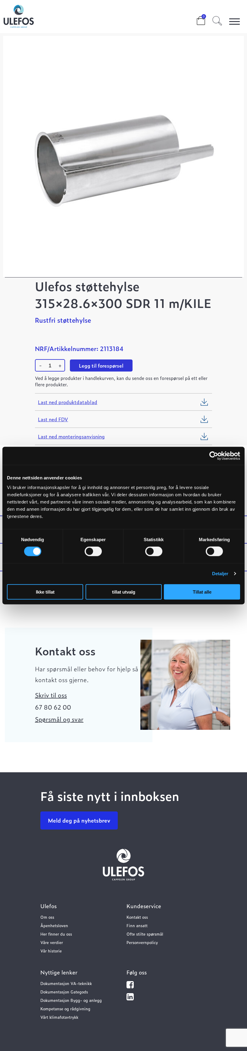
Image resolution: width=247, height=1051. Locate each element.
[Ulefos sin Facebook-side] (130, 986)
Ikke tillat (45, 591)
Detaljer (220, 573)
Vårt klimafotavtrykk (59, 1017)
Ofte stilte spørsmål (145, 934)
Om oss (47, 917)
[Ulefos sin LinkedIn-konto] (130, 998)
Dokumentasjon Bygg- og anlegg (71, 1000)
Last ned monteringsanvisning (71, 436)
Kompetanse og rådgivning (65, 1009)
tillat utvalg (123, 591)
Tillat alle (202, 591)
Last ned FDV (53, 419)
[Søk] (217, 20)
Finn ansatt (137, 925)
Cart (196, 19)
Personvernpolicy (142, 942)
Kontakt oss (137, 917)
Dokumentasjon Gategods (64, 992)
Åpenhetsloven (54, 925)
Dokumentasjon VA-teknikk (66, 983)
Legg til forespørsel (101, 365)
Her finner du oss (56, 934)
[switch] (93, 551)
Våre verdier (51, 942)
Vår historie (51, 951)
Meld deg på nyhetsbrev (79, 820)
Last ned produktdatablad (67, 402)
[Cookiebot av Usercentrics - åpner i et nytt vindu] (213, 455)
